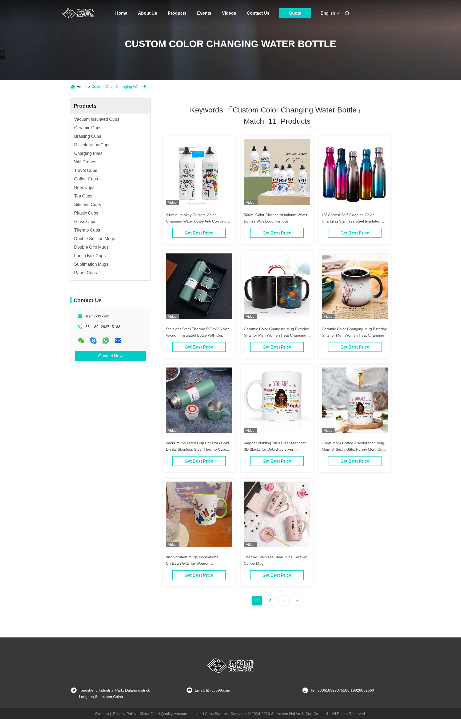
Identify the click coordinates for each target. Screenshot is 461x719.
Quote (295, 13)
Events (204, 13)
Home (121, 13)
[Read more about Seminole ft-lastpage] (297, 600)
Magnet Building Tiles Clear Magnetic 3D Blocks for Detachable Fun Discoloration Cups (275, 449)
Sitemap (102, 714)
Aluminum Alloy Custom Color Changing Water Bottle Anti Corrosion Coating (197, 221)
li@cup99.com (97, 316)
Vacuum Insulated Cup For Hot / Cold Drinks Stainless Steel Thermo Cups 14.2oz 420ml (197, 449)
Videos (229, 13)
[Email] (118, 340)
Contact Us (258, 13)
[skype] (93, 340)
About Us (147, 13)
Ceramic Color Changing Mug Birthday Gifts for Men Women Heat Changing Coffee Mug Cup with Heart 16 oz (276, 335)
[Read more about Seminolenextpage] (283, 600)
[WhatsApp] (105, 340)
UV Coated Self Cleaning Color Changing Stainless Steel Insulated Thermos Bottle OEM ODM (351, 221)
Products (177, 13)
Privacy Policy (124, 714)
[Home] (78, 13)
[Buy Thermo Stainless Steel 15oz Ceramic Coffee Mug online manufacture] (277, 514)
